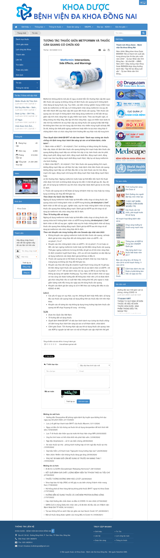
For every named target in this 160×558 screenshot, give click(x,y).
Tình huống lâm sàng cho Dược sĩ (134, 188)
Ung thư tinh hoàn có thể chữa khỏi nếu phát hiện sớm (67, 437)
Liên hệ (19, 59)
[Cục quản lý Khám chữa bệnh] (130, 113)
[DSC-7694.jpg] (24, 222)
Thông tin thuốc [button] (55, 27)
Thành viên (20, 54)
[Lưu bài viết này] (109, 50)
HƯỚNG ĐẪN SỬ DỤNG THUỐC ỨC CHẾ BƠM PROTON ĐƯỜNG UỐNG (75, 495)
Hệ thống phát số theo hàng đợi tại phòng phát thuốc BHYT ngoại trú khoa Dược (77, 488)
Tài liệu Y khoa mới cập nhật (26, 95)
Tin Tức (119, 531)
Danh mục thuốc (22, 39)
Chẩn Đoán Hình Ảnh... (24, 126)
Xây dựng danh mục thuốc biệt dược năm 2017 (134, 252)
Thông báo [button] (39, 27)
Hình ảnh (19, 75)
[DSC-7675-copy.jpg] (35, 214)
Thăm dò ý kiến (22, 70)
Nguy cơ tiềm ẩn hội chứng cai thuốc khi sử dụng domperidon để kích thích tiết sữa (76, 428)
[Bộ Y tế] (130, 124)
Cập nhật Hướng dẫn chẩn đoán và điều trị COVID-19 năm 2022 (71, 501)
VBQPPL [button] (88, 27)
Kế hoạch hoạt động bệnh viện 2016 (128, 219)
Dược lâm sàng (100, 540)
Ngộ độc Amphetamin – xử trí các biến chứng (64, 441)
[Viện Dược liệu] (130, 144)
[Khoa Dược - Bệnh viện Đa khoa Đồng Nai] (76, 11)
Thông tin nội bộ (22, 88)
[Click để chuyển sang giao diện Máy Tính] (144, 2)
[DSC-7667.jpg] (24, 214)
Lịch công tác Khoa (23, 49)
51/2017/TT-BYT (124, 309)
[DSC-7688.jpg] (29, 218)
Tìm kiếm (19, 64)
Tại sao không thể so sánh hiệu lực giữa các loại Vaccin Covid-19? (72, 511)
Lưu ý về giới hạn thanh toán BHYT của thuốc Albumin (67, 423)
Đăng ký (27, 272)
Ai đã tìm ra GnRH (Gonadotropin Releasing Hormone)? (68, 469)
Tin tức (18, 82)
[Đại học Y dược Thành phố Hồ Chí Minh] (130, 104)
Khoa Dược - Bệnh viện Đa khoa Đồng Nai (92, 552)
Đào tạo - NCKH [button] (103, 27)
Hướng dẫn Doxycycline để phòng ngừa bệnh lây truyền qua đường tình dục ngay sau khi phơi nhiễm (75, 418)
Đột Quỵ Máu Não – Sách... (26, 107)
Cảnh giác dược (22, 44)
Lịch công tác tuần (122, 536)
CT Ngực (18, 119)
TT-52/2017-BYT (124, 290)
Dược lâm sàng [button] (73, 27)
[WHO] (130, 168)
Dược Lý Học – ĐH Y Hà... (25, 113)
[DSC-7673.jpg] (29, 214)
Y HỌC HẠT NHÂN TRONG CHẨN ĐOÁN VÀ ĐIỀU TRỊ (134, 203)
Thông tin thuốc (121, 540)
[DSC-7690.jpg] (35, 218)
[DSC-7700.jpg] (35, 222)
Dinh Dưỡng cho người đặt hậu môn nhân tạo (135, 195)
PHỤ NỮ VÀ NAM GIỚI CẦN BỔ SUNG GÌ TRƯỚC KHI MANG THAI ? (73, 458)
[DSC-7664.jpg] (18, 214)
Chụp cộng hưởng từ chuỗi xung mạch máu (134, 226)
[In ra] (104, 50)
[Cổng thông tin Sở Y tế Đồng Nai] (130, 94)
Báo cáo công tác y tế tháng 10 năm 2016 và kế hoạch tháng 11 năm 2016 (129, 262)
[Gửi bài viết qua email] (100, 50)
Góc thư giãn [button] (120, 27)
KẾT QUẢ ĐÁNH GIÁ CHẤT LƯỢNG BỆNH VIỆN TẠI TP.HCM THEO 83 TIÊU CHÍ (78, 472)
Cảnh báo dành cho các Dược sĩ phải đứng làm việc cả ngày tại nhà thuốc (130, 272)
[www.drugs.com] (130, 84)
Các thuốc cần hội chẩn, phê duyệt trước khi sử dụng (134, 212)
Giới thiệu (98, 531)
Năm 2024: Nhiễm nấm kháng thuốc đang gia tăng (66, 454)
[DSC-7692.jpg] (18, 222)
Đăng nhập (26, 266)
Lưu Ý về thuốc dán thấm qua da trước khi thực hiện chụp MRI (71, 433)
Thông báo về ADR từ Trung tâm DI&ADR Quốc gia (134, 243)
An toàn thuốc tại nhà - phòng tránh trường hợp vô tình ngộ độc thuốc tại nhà (76, 444)
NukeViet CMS (121, 552)
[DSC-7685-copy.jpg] (24, 218)
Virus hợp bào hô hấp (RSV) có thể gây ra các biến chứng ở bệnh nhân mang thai (75, 483)
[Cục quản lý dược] (130, 135)
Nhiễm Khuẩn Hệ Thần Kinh (26, 101)
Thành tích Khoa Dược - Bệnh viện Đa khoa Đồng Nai (129, 46)
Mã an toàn (49, 391)
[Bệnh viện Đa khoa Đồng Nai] (130, 159)
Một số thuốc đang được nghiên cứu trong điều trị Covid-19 (69, 514)
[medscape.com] (130, 151)
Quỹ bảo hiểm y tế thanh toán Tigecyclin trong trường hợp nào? (71, 451)
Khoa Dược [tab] (21, 208)
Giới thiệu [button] (26, 27)
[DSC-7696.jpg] (29, 222)
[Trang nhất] (16, 27)
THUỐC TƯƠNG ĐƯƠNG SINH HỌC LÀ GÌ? (63, 478)
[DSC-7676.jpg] (18, 218)
